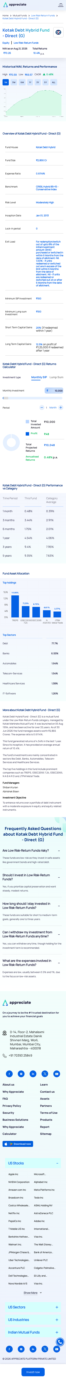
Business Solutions (15, 1120)
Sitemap (45, 1134)
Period (6, 407)
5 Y (45, 82)
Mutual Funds (20, 15)
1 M (5, 82)
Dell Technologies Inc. (17, 1275)
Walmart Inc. (15, 1244)
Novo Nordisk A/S (17, 1283)
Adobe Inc (39, 1221)
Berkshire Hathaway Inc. (19, 1236)
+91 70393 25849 (20, 1055)
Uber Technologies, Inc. (18, 1260)
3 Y (38, 82)
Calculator (10, 1134)
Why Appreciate (13, 1092)
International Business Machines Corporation (44, 1229)
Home (6, 15)
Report (44, 1127)
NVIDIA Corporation (18, 1182)
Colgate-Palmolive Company (44, 1268)
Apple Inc (13, 1174)
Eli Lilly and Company (40, 1275)
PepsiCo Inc (14, 1221)
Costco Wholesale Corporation (18, 1205)
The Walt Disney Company (42, 1244)
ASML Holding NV (43, 1205)
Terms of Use (49, 1113)
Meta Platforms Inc (44, 1189)
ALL (53, 82)
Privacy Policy (12, 1106)
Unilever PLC (41, 1260)
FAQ (5, 1099)
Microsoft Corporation (40, 1174)
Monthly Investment (13, 390)
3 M (13, 82)
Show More (30, 1293)
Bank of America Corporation (43, 1252)
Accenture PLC (16, 1267)
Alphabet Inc (41, 1182)
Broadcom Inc (15, 1197)
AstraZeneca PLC (43, 1213)
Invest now (33, 1372)
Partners (46, 1106)
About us (8, 1084)
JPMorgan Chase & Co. (18, 1252)
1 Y (30, 82)
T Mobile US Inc (16, 1228)
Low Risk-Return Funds (43, 15)
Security (8, 1113)
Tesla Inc (38, 1197)
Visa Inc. (38, 1236)
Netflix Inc (14, 1213)
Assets (44, 1099)
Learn (44, 1084)
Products (46, 1120)
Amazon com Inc (17, 1189)
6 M (22, 82)
